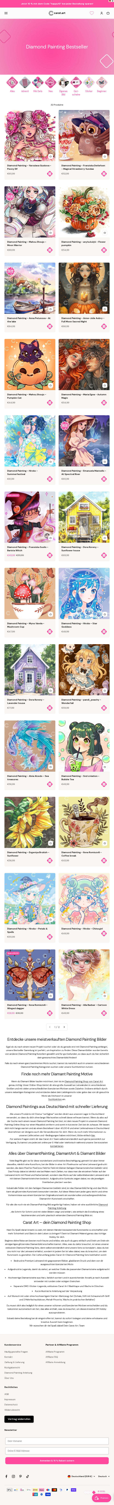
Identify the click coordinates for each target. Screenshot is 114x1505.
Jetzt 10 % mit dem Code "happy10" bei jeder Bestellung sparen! (57, 3)
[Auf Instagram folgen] (13, 1476)
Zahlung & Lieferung (14, 1362)
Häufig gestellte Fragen (16, 1351)
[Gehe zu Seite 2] (64, 1027)
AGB (6, 1394)
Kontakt (8, 1356)
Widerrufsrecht (12, 1409)
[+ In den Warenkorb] (50, 156)
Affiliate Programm (55, 1351)
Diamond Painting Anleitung (18, 1372)
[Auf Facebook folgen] (6, 1476)
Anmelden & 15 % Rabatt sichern (57, 1460)
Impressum (9, 1399)
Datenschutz (11, 1404)
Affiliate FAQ (52, 1356)
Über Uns (9, 1378)
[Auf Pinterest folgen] (20, 1476)
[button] (111, 1)
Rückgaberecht (12, 1367)
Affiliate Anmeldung (55, 1362)
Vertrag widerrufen (19, 1419)
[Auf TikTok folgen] (27, 1476)
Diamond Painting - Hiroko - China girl (82, 928)
